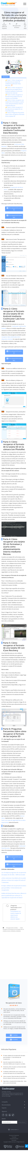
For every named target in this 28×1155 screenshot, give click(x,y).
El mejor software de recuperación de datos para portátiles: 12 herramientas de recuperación (13, 888)
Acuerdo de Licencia (14, 1138)
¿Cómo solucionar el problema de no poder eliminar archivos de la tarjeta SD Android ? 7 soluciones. (13, 880)
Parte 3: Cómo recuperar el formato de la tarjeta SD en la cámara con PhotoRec (13, 96)
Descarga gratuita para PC (15, 209)
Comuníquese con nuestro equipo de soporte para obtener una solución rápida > (15, 915)
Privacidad (14, 1137)
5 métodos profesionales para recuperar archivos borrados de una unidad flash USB (14, 1072)
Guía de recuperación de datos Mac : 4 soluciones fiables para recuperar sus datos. (14, 1063)
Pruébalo (15, 1035)
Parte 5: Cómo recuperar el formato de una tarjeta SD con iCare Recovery (13, 109)
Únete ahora (21, 1122)
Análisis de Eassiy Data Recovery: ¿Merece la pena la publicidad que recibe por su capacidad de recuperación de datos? (13, 895)
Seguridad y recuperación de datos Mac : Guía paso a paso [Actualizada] (14, 1082)
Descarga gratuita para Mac (15, 216)
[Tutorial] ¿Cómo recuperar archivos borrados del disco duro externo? (14, 1067)
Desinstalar (14, 1140)
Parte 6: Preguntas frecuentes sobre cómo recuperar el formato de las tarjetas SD (14, 114)
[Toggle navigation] (24, 4)
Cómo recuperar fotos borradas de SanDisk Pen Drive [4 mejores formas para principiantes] (15, 1077)
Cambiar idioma (13, 1129)
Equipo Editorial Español (4, 26)
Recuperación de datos (17, 26)
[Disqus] (14, 956)
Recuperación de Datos (14, 1003)
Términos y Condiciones (14, 1135)
